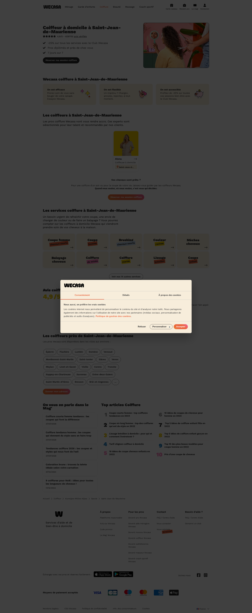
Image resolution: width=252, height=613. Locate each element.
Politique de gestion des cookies (113, 316)
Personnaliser (159, 326)
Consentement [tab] (82, 295)
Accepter (180, 326)
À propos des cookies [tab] (170, 295)
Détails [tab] (126, 295)
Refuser (142, 326)
